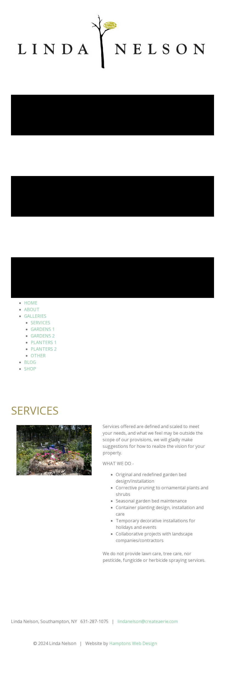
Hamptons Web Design (132, 643)
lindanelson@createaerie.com (147, 621)
